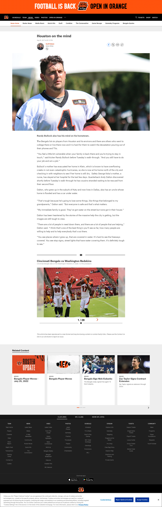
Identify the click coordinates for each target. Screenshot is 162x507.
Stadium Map (110, 451)
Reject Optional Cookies (124, 500)
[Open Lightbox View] (81, 297)
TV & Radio (88, 431)
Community (28, 440)
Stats (9, 438)
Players (9, 431)
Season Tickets (131, 427)
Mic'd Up (48, 447)
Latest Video (48, 427)
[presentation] (149, 408)
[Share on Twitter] (113, 46)
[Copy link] (122, 45)
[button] (78, 407)
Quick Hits (28, 447)
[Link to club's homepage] (6, 17)
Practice (68, 436)
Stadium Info (109, 427)
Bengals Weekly (48, 451)
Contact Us (9, 460)
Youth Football (152, 443)
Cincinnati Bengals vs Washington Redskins (64, 261)
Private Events (109, 460)
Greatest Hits (48, 463)
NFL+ (88, 452)
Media (28, 431)
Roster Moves (28, 443)
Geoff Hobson (50, 44)
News (151, 427)
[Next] (97, 319)
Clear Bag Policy (109, 447)
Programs (152, 431)
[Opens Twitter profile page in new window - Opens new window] (47, 49)
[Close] (158, 499)
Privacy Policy (83, 505)
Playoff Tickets (131, 436)
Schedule (88, 427)
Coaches (9, 434)
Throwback (68, 440)
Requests (152, 440)
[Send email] (117, 46)
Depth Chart (9, 447)
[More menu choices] (65, 17)
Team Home (9, 427)
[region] (81, 500)
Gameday (68, 432)
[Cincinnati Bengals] (81, 490)
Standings (88, 445)
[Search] (136, 17)
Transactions (9, 451)
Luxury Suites (131, 440)
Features (48, 460)
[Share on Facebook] (109, 46)
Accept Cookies (142, 500)
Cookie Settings (105, 500)
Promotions (87, 449)
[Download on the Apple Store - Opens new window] (73, 480)
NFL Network (48, 467)
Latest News (28, 427)
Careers (9, 463)
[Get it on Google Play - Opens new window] (88, 480)
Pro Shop (109, 443)
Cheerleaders (68, 451)
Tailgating (109, 434)
